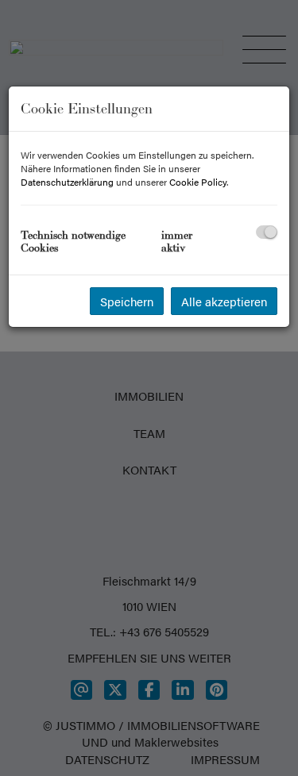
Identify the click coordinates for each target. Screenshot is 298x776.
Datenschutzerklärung (67, 182)
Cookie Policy (197, 182)
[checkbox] (266, 232)
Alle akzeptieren (224, 301)
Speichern (126, 301)
